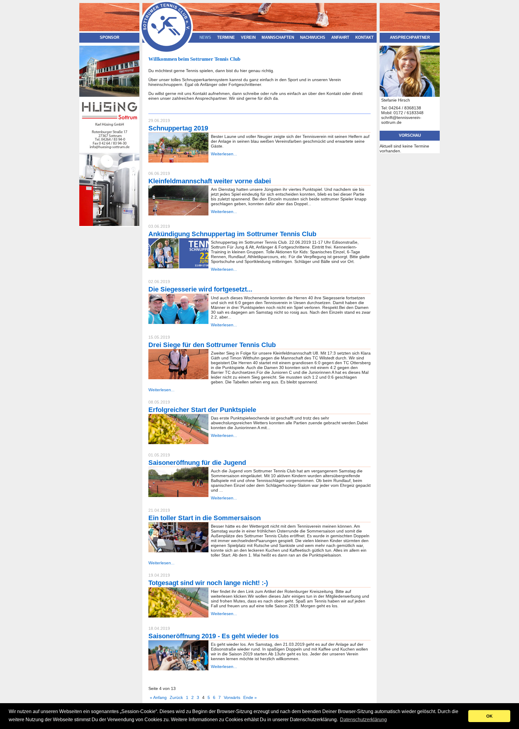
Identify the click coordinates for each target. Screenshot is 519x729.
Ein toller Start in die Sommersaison (204, 518)
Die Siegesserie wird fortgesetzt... (200, 289)
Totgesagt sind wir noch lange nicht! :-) (208, 583)
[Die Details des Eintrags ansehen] (178, 161)
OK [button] (489, 716)
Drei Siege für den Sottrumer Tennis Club (212, 345)
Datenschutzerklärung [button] (363, 719)
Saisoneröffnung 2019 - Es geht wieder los (213, 636)
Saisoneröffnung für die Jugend (197, 462)
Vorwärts (232, 697)
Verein (248, 37)
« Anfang (158, 697)
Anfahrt (340, 37)
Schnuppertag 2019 (178, 128)
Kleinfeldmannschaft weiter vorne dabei (209, 181)
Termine (226, 37)
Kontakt (364, 37)
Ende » (250, 697)
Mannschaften (278, 37)
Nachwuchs (312, 37)
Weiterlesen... (224, 153)
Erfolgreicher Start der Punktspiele (202, 409)
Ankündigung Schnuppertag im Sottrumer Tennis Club (232, 234)
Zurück (176, 697)
